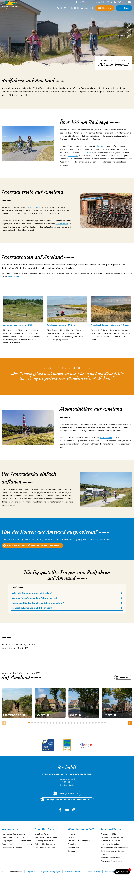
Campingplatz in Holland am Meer (16, 840)
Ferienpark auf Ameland (12, 847)
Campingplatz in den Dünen (13, 837)
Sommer (71, 851)
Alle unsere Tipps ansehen (112, 861)
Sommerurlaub (74, 847)
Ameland (124, 677)
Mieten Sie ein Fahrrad (110, 840)
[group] (17, 703)
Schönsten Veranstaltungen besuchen (112, 852)
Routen (100, 146)
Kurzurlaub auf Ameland (45, 847)
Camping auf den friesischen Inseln (17, 844)
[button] (4, 317)
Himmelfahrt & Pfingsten (79, 840)
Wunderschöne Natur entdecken (114, 847)
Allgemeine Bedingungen (50, 871)
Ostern (71, 837)
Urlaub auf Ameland (43, 834)
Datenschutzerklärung (73, 871)
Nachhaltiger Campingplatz (13, 834)
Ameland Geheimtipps (110, 857)
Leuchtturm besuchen (110, 844)
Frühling (71, 834)
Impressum (31, 871)
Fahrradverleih (62, 223)
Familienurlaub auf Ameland (47, 837)
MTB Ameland (106, 437)
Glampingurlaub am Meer (45, 840)
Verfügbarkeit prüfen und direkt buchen (33, 545)
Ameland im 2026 (108, 834)
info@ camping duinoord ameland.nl (68, 800)
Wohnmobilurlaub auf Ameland (48, 844)
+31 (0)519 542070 (68, 793)
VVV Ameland (13, 276)
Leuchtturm (73, 155)
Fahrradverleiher (34, 207)
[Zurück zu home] (10, 5)
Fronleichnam (74, 844)
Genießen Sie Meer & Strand (113, 837)
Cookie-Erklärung (93, 871)
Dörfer (89, 152)
